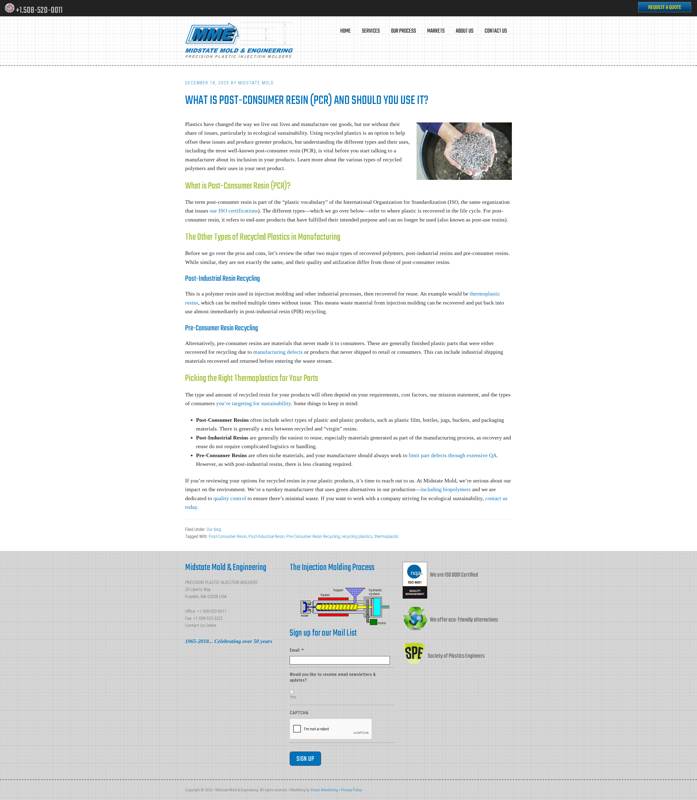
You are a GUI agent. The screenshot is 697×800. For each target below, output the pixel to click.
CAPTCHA (299, 712)
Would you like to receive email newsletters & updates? (333, 677)
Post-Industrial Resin (267, 536)
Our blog (214, 529)
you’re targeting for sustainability (253, 403)
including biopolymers (446, 489)
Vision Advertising (324, 790)
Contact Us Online (200, 625)
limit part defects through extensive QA (453, 455)
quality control (229, 498)
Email (297, 650)
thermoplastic (386, 536)
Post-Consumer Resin (228, 536)
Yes (293, 697)
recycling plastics (357, 536)
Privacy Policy (351, 790)
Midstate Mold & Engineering (239, 41)
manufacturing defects (278, 352)
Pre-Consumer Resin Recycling (313, 536)
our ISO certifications (234, 211)
